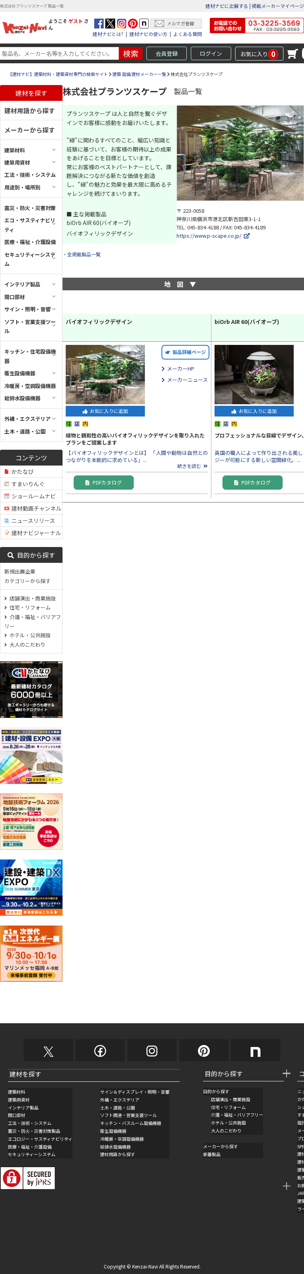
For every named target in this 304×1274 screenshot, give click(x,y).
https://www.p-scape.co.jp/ (210, 235)
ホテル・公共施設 (29, 635)
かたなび (21, 471)
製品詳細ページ (188, 351)
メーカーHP (179, 368)
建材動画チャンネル (35, 508)
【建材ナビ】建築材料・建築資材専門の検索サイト (58, 74)
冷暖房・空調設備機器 (122, 1139)
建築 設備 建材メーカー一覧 (139, 74)
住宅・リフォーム (29, 607)
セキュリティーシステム (31, 1154)
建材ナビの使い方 (148, 33)
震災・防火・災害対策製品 (34, 1131)
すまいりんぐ (27, 484)
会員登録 (167, 53)
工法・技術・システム (29, 1123)
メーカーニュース (186, 379)
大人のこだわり (26, 644)
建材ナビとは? (108, 33)
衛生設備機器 (113, 1131)
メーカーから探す (29, 129)
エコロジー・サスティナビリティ (40, 1139)
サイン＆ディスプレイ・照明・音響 (134, 1091)
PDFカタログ (105, 482)
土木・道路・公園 (117, 1107)
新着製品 (211, 1154)
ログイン (211, 53)
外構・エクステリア (119, 1099)
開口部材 (16, 1115)
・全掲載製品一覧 (82, 254)
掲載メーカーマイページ (278, 5)
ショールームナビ (32, 496)
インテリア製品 (23, 1107)
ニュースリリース (32, 520)
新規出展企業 (19, 571)
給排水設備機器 (115, 1146)
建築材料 (16, 1091)
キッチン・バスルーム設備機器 (130, 1123)
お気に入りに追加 (107, 410)
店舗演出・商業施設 (31, 598)
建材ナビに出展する (226, 5)
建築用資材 (19, 1099)
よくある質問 (187, 33)
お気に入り (258, 54)
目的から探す (34, 555)
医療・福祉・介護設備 (29, 1146)
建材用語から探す (29, 110)
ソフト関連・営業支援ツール (128, 1115)
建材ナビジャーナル (35, 533)
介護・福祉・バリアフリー (32, 621)
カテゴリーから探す (27, 581)
